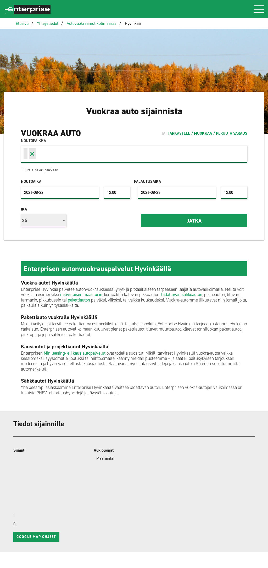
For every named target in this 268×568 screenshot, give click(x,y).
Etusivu (22, 23)
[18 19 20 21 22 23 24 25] (43, 219)
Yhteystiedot (47, 23)
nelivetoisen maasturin (81, 294)
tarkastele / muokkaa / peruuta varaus (207, 133)
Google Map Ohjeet (36, 536)
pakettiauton (79, 300)
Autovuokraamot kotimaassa (91, 23)
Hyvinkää (133, 23)
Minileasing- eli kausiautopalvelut (74, 353)
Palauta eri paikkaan (42, 170)
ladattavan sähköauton (181, 294)
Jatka (194, 220)
